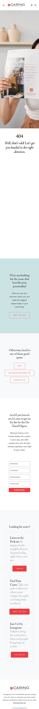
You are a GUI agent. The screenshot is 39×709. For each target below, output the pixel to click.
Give (19, 366)
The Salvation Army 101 (19, 373)
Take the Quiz (19, 315)
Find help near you (19, 703)
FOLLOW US (19, 655)
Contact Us (19, 380)
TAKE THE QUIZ (19, 611)
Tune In (19, 568)
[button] (3, 5)
